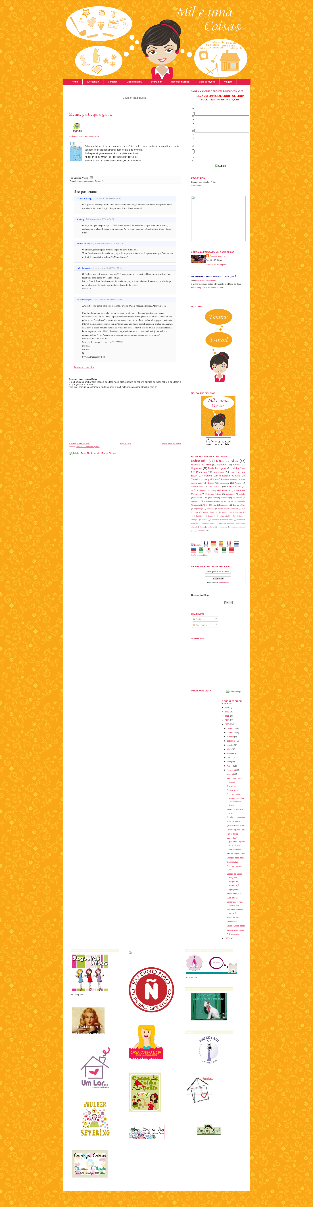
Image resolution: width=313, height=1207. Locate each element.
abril (229, 762)
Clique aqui (196, 186)
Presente (225, 498)
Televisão (194, 523)
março (230, 766)
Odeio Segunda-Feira (236, 830)
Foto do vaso (232, 790)
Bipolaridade (224, 505)
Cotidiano (203, 520)
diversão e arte (234, 487)
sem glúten (202, 530)
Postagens (200, 619)
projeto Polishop (210, 512)
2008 (227, 938)
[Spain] (222, 545)
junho (229, 753)
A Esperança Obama (236, 854)
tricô (193, 490)
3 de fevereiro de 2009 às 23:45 (107, 267)
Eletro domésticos (213, 494)
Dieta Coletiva (214, 487)
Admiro (238, 483)
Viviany (80, 219)
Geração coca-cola (235, 858)
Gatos (214, 498)
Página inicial (125, 443)
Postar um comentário (84, 367)
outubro (230, 737)
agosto (230, 745)
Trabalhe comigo (208, 523)
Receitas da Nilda (180, 82)
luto (196, 512)
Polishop (240, 520)
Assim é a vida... (234, 917)
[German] (214, 545)
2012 (227, 712)
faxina (217, 501)
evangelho (195, 501)
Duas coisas (232, 898)
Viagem (228, 82)
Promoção (99, 181)
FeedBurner (224, 582)
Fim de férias (232, 834)
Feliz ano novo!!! (234, 934)
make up (211, 527)
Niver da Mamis (233, 821)
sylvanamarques (84, 299)
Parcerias (210, 509)
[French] (207, 545)
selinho (242, 494)
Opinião (210, 483)
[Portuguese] (202, 551)
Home (75, 82)
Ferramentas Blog (200, 555)
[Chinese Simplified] (232, 551)
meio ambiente (223, 490)
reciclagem (230, 494)
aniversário (237, 498)
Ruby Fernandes (84, 267)
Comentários (201, 625)
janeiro (230, 774)
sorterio (198, 494)
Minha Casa (238, 468)
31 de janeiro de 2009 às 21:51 (107, 198)
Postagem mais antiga (171, 443)
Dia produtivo (232, 862)
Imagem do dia (205, 490)
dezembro (231, 728)
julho (229, 749)
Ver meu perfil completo (216, 264)
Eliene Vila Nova (85, 243)
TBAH (205, 505)
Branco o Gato (200, 498)
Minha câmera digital (236, 926)
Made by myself (207, 82)
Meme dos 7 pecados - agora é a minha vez (236, 841)
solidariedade (239, 490)
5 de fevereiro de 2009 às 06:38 (107, 299)
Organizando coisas (235, 930)
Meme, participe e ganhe (91, 114)
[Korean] (217, 551)
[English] (197, 545)
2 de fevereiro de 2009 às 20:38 (100, 219)
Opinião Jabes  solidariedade (211, 516)
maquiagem (222, 527)
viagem (208, 475)
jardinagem (224, 483)
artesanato (228, 479)
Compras (113, 82)
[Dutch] (237, 545)
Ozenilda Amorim (217, 256)
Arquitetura (228, 501)
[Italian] (229, 545)
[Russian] (194, 551)
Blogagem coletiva (229, 475)
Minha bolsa (232, 922)
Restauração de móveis (228, 509)
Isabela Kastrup (84, 198)
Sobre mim (156, 82)
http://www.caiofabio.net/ (205, 280)
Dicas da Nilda (134, 82)
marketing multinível (237, 527)
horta (213, 505)
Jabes (231, 520)
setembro (231, 741)
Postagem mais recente (79, 443)
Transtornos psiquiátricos (204, 479)
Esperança (198, 509)
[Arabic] (225, 551)
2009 (227, 724)
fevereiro (231, 770)
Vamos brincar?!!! (234, 893)
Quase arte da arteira (236, 825)
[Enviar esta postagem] (91, 178)
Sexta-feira (231, 786)
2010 (227, 720)
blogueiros (196, 468)
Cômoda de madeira (218, 520)
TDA (243, 509)
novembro (231, 732)
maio (229, 757)
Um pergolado (233, 889)
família (236, 464)
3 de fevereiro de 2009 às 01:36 (109, 243)
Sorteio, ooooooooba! (236, 817)
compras (221, 464)
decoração (218, 472)
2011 (227, 716)
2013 (227, 707)
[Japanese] (209, 551)
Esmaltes (208, 501)
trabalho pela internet (232, 512)
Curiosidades (197, 487)
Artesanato (93, 82)
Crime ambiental (234, 849)
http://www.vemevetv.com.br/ (211, 287)
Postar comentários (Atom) (88, 446)
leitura (202, 527)
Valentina (222, 523)
